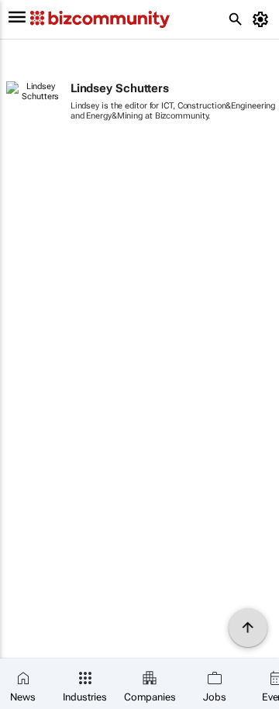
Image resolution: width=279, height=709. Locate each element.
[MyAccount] (263, 19)
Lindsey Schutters (120, 88)
